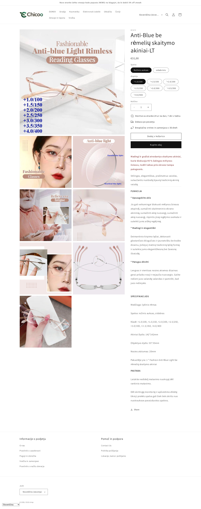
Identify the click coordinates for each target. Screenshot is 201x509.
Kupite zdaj (156, 144)
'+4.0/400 (138, 95)
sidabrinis (161, 70)
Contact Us (106, 445)
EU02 (27, 502)
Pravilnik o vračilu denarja (32, 466)
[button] (167, 14)
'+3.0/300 (155, 88)
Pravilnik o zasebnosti (30, 450)
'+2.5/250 (138, 88)
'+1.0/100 (138, 81)
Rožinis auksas (141, 70)
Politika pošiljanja (109, 450)
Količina (134, 101)
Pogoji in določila (28, 456)
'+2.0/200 (170, 81)
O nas (22, 445)
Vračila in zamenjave (29, 461)
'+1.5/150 (154, 81)
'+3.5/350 (171, 88)
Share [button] (136, 409)
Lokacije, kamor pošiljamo (113, 456)
